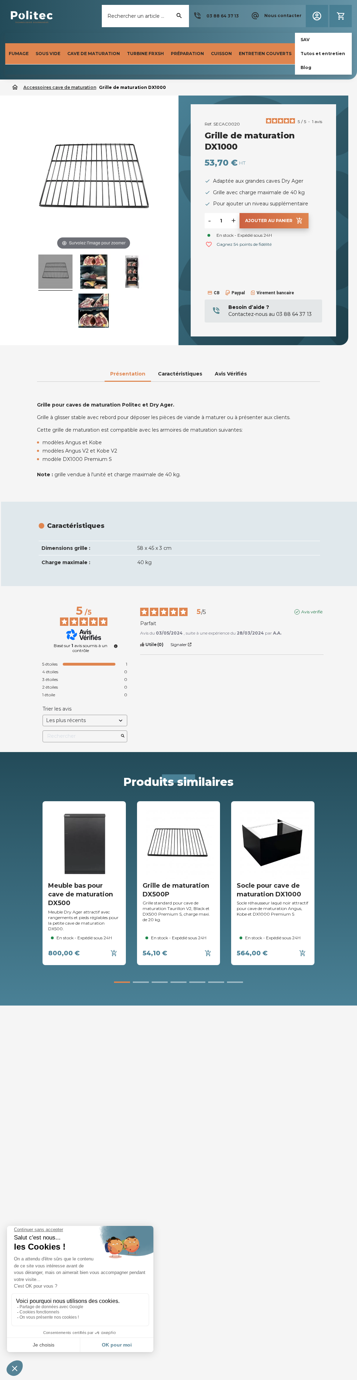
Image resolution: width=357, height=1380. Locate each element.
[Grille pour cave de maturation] (55, 273)
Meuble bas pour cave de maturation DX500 (80, 894)
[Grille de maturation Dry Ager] (94, 273)
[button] (216, 16)
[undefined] (116, 646)
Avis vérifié (311, 611)
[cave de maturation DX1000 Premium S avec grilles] (132, 273)
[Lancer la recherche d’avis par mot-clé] (123, 736)
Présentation (127, 374)
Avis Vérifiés (231, 374)
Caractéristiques (180, 374)
